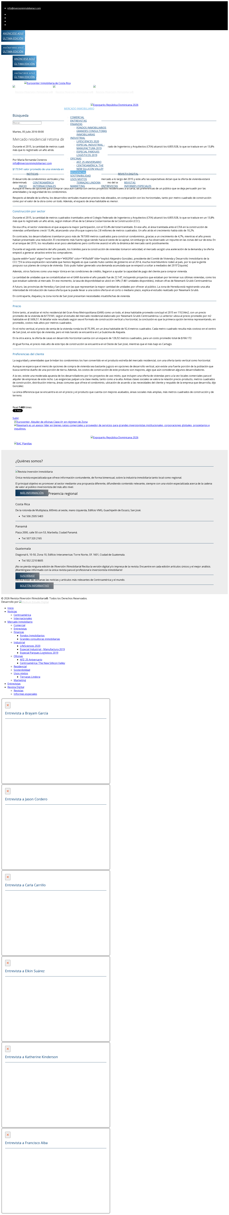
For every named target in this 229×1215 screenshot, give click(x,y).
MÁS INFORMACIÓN (32, 493)
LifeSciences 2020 (87, 141)
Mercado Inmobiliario (79, 108)
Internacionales (44, 186)
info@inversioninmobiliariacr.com (24, 8)
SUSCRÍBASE (27, 576)
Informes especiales (137, 186)
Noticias (32, 174)
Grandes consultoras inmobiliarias (91, 132)
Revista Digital (128, 174)
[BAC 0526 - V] (23, 443)
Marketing (77, 186)
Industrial (77, 138)
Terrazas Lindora (88, 182)
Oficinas (75, 158)
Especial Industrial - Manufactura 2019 (90, 146)
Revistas (130, 182)
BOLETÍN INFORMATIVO (34, 585)
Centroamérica (43, 182)
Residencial (78, 172)
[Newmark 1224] (114, 426)
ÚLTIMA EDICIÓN (13, 38)
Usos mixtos (78, 179)
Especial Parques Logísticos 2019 (87, 153)
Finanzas (76, 124)
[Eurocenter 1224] (51, 421)
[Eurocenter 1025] (47, 83)
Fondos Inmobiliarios (91, 127)
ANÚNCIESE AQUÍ (13, 33)
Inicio (23, 186)
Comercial (77, 117)
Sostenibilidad (80, 175)
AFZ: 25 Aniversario (88, 162)
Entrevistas (78, 120)
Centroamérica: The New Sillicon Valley (89, 167)
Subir (16, 418)
